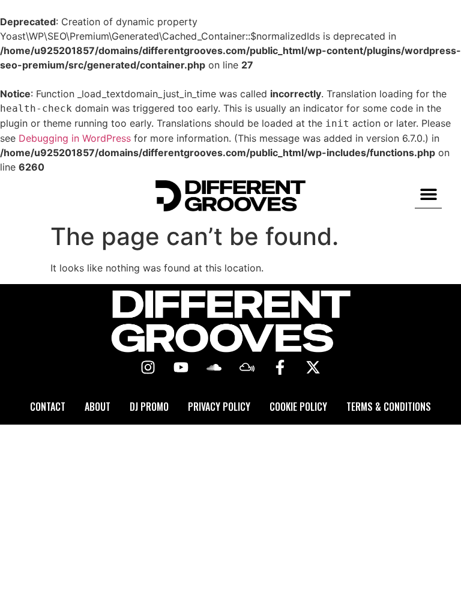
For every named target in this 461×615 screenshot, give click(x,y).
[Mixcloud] (247, 368)
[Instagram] (148, 368)
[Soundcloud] (214, 368)
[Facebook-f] (280, 368)
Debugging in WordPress (75, 138)
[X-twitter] (313, 368)
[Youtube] (181, 368)
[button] (428, 194)
